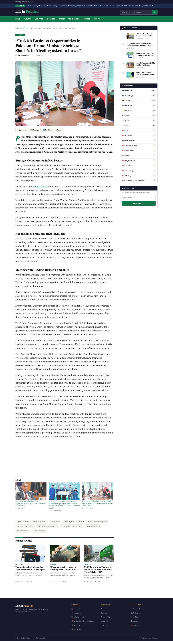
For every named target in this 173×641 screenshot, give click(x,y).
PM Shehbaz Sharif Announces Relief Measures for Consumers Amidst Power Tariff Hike (97, 503)
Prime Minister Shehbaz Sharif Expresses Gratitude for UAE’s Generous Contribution (30, 503)
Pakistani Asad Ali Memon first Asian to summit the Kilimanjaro (30, 568)
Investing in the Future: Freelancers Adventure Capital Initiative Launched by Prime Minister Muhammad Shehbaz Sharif (64, 504)
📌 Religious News (138, 160)
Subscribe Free (139, 203)
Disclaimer (104, 621)
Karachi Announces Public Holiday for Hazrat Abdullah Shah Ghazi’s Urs (145, 65)
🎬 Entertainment (138, 140)
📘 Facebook (47, 130)
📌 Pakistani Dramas (138, 145)
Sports (62, 19)
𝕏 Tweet (59, 130)
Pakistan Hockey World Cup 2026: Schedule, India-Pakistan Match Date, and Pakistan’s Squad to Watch (62, 6)
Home (17, 28)
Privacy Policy (106, 617)
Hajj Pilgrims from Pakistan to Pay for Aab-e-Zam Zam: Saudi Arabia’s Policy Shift (98, 570)
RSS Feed (104, 625)
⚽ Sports (138, 120)
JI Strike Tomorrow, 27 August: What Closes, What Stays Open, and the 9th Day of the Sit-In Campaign (135, 6)
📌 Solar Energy (138, 170)
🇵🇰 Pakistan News (137, 609)
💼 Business (138, 100)
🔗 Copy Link (21, 130)
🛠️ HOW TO (138, 125)
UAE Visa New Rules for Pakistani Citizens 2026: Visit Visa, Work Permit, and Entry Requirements (144, 37)
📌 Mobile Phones (138, 150)
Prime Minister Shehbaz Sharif (72, 526)
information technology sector (98, 522)
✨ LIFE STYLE (138, 110)
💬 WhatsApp (34, 130)
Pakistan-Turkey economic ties (47, 526)
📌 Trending (138, 175)
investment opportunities (25, 526)
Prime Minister (40, 186)
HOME (17, 19)
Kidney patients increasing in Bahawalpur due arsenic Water (63, 568)
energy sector (55, 522)
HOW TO (96, 19)
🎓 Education (138, 105)
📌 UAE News (138, 165)
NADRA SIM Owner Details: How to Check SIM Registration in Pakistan (145, 74)
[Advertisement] (65, 457)
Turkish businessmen (93, 526)
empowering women (39, 522)
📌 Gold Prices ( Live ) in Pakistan (138, 180)
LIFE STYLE (39, 19)
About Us (104, 609)
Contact (104, 613)
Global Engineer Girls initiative (74, 522)
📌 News (138, 130)
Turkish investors (39, 531)
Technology (73, 19)
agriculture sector (23, 522)
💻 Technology (138, 95)
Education (51, 19)
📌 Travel (138, 155)
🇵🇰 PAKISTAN (138, 90)
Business (86, 19)
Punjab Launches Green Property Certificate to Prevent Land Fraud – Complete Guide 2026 (139, 45)
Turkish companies (23, 531)
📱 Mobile (138, 115)
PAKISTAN (27, 19)
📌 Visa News (138, 135)
